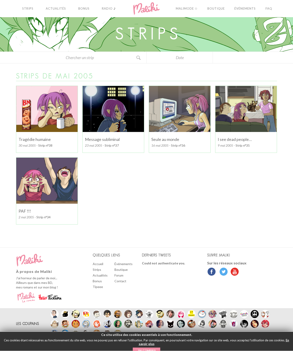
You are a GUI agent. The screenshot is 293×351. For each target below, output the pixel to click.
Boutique (121, 269)
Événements (123, 264)
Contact (120, 281)
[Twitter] (222, 272)
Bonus (97, 281)
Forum (118, 275)
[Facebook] (211, 272)
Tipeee (98, 287)
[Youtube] (233, 272)
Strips (97, 269)
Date (180, 57)
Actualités (100, 275)
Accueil (98, 264)
